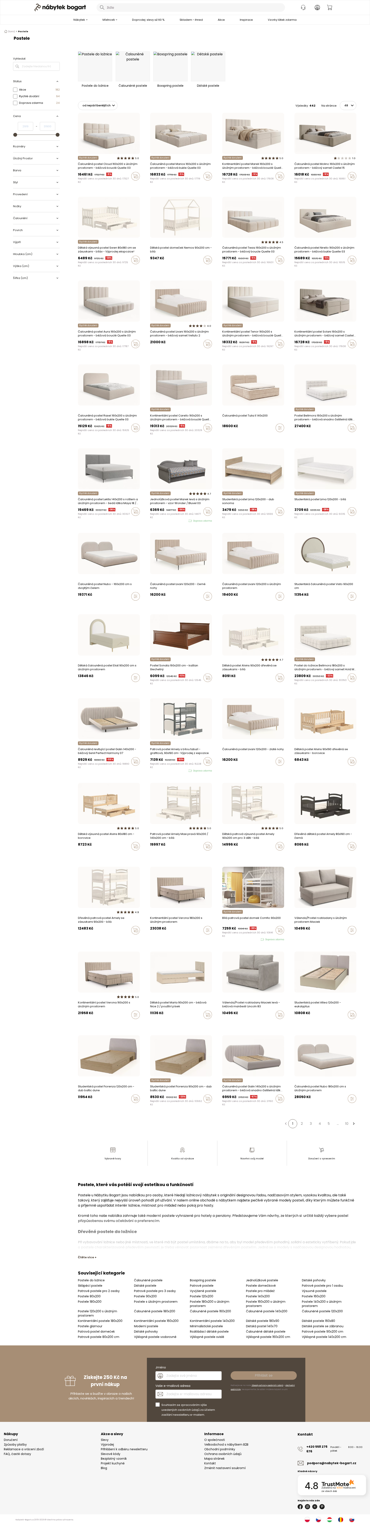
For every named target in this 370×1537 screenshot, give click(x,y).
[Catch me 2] (304, 437)
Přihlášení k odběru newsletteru (124, 1449)
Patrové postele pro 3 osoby (155, 1291)
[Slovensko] (352, 1519)
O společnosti (214, 1440)
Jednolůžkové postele (262, 1280)
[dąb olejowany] (155, 1107)
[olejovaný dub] (83, 1107)
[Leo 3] (295, 437)
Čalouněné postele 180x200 (154, 1311)
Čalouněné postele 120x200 (322, 1311)
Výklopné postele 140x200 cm (324, 1337)
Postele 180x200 (89, 1301)
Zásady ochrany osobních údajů (267, 1385)
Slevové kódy (110, 1454)
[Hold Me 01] (295, 686)
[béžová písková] (295, 1023)
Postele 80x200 (89, 1296)
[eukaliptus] (299, 1023)
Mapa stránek (214, 1458)
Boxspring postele (203, 1280)
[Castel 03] (99, 185)
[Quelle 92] (79, 185)
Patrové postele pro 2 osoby (99, 1291)
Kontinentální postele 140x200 (212, 1321)
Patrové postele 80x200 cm (98, 1337)
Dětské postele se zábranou (322, 1326)
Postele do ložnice (91, 1280)
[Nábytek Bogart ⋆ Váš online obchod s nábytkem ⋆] (60, 7)
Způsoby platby (15, 1444)
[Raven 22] (299, 437)
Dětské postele (145, 1285)
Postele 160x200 (313, 1296)
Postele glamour (90, 1326)
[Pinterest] (322, 1506)
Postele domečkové (261, 1285)
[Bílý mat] (223, 686)
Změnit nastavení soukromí (225, 1468)
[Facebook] (300, 1506)
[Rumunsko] (340, 1519)
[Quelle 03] (103, 185)
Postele (23, 31)
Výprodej (107, 1444)
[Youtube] (314, 1506)
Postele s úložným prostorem (156, 1301)
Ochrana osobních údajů (223, 1454)
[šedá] (227, 686)
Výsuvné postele (314, 1291)
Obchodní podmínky (219, 1449)
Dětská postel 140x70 (262, 1326)
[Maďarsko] (329, 1519)
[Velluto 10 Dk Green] (223, 1023)
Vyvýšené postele (203, 1291)
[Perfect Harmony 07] (79, 770)
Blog (104, 1468)
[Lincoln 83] (227, 1023)
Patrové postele (201, 1285)
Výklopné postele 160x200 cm (268, 1337)
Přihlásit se (264, 1375)
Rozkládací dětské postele (209, 1331)
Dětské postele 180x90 (262, 1321)
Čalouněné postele (148, 1280)
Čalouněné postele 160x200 (210, 1311)
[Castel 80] (91, 185)
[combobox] (191, 7)
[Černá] (231, 686)
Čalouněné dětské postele (265, 1331)
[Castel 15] (95, 185)
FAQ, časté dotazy (17, 1454)
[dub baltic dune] (79, 1107)
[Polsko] (307, 1519)
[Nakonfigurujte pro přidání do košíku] (280, 428)
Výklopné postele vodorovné (155, 1337)
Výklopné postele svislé (207, 1337)
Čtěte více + (87, 1257)
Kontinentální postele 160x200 (156, 1321)
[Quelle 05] (87, 185)
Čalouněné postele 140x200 (266, 1311)
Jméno (160, 1367)
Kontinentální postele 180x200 (100, 1321)
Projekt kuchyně (113, 1463)
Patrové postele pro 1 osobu (322, 1285)
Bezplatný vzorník (114, 1458)
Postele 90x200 (145, 1296)
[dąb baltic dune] (151, 1107)
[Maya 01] (83, 770)
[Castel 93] (295, 185)
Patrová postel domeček (96, 1331)
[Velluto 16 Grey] (155, 353)
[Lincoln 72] (231, 1023)
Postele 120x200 (201, 1296)
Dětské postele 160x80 (318, 1321)
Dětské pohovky (314, 1280)
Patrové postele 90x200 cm (322, 1331)
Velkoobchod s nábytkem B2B (226, 1444)
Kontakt (210, 1463)
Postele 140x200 (258, 1296)
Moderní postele (146, 1326)
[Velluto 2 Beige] (151, 353)
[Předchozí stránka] (285, 1123)
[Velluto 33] (159, 353)
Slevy (105, 1440)
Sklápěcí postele (90, 1285)
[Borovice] (235, 686)
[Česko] (318, 1519)
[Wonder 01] (151, 521)
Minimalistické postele (206, 1326)
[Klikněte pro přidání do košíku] (135, 176)
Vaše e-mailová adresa (172, 1386)
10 (346, 1123)
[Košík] (329, 7)
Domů (11, 31)
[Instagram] (307, 1506)
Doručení (11, 1440)
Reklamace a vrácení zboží (24, 1449)
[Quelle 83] (83, 185)
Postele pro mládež (260, 1291)
